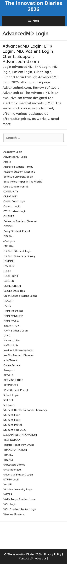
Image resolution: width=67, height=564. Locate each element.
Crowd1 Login (11, 206)
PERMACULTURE (13, 380)
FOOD (7, 271)
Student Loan (11, 415)
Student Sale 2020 (14, 429)
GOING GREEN (12, 285)
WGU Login (9, 504)
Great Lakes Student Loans (20, 295)
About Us (40, 558)
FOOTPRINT (10, 276)
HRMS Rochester (13, 310)
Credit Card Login (14, 201)
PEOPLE (8, 375)
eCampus (9, 241)
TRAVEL (8, 454)
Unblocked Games (14, 464)
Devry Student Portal (16, 231)
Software (9, 405)
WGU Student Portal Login (19, 509)
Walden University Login (17, 489)
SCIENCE (8, 400)
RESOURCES (10, 385)
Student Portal (12, 425)
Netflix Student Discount (18, 355)
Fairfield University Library (19, 256)
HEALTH (8, 300)
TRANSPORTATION (15, 449)
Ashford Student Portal (18, 166)
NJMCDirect (10, 360)
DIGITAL (8, 236)
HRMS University (13, 315)
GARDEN (8, 281)
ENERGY (8, 246)
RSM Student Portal (15, 390)
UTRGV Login (11, 479)
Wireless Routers (13, 514)
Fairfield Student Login (17, 251)
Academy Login (12, 151)
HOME (7, 305)
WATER (7, 494)
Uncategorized (12, 469)
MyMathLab (10, 345)
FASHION (8, 266)
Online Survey (11, 365)
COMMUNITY (10, 191)
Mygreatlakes (11, 340)
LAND (6, 335)
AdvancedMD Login (15, 156)
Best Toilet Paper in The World (22, 181)
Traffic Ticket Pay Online (18, 444)
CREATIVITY (10, 196)
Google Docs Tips (14, 290)
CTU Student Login (14, 211)
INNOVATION (11, 325)
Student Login (11, 420)
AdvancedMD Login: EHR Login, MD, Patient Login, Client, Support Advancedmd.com (28, 54)
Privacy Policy (52, 554)
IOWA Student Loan (15, 330)
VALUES (8, 484)
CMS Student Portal (15, 186)
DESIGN (8, 226)
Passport (9, 370)
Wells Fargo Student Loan (19, 499)
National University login (18, 350)
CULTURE (8, 216)
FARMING (8, 261)
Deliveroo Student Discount (20, 221)
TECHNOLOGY (12, 439)
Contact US (26, 558)
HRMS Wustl (11, 320)
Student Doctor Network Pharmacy (25, 410)
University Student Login (18, 474)
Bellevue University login (18, 176)
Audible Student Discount (19, 171)
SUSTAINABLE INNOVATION (20, 434)
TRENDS (8, 459)
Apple (7, 161)
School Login (11, 395)
